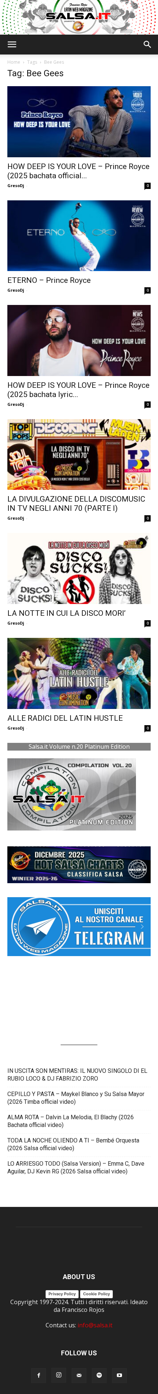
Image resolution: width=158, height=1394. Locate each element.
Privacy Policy (62, 1293)
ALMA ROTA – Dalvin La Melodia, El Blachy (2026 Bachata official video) (70, 1121)
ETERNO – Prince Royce (49, 280)
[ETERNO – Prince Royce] (79, 235)
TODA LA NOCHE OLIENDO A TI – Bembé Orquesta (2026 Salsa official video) (73, 1144)
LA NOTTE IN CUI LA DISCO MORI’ (66, 613)
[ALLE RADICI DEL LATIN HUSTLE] (79, 673)
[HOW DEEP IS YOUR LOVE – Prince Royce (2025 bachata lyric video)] (79, 340)
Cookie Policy (96, 1293)
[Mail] (79, 1375)
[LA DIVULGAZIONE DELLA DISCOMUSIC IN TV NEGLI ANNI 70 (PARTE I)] (79, 454)
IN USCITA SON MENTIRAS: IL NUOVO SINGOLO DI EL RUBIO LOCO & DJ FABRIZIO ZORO (77, 1074)
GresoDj (15, 185)
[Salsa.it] (79, 17)
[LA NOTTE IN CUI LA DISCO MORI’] (79, 568)
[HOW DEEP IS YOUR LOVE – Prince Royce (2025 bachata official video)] (79, 121)
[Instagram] (58, 1375)
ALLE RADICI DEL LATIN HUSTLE (65, 718)
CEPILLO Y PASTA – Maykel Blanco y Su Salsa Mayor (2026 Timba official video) (75, 1098)
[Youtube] (119, 1375)
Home (13, 62)
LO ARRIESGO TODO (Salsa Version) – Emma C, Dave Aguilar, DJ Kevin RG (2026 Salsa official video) (75, 1167)
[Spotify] (99, 1375)
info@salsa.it (95, 1325)
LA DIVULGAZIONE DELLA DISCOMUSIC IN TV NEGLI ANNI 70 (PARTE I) (76, 504)
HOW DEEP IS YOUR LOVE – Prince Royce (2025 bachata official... (78, 171)
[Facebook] (38, 1375)
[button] (12, 45)
